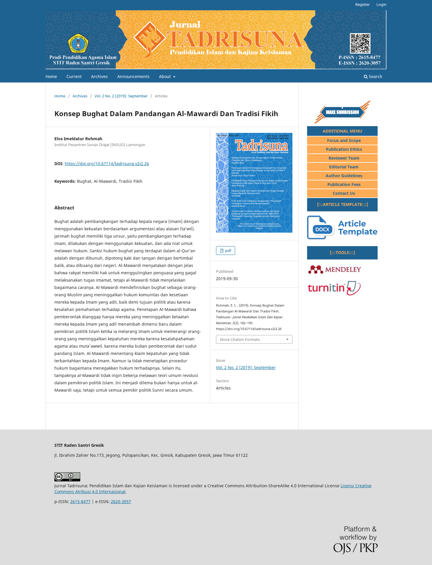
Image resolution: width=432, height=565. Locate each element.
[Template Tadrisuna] (342, 238)
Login (381, 4)
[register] (342, 122)
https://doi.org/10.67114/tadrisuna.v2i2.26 (107, 163)
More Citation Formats (240, 339)
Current (74, 76)
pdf (227, 250)
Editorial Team (344, 167)
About (165, 76)
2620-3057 (121, 501)
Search (375, 76)
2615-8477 (80, 501)
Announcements (133, 76)
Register (362, 4)
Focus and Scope (344, 140)
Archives (99, 76)
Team (353, 158)
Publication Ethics (344, 149)
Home (51, 76)
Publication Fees (344, 184)
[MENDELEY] (335, 275)
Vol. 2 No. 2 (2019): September (121, 96)
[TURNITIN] (334, 294)
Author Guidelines (344, 175)
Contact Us (344, 193)
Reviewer (338, 158)
